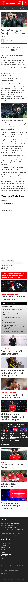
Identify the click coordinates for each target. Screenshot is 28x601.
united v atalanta (7, 260)
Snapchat (3, 557)
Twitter (3, 552)
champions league (7, 265)
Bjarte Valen (20, 529)
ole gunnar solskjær (8, 263)
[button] (2, 425)
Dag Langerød (15, 523)
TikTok (3, 558)
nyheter (19, 263)
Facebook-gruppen (6, 554)
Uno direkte (3, 549)
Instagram (4, 555)
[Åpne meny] (25, 3)
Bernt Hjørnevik (12, 525)
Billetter (13, 8)
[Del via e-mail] (16, 50)
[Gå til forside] (8, 3)
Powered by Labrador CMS (14, 585)
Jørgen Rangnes (12, 527)
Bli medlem (5, 8)
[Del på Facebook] (11, 50)
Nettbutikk (22, 8)
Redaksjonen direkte (5, 547)
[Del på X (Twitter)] (14, 50)
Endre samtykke (20, 579)
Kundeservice (4, 545)
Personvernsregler (9, 579)
